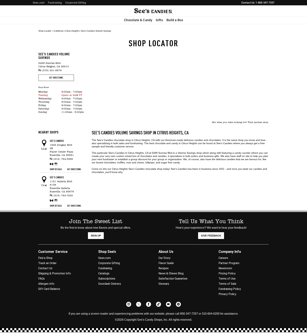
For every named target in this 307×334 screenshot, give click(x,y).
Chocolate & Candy (138, 20)
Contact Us (45, 268)
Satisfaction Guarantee (172, 278)
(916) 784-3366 (63, 159)
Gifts (159, 20)
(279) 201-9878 (52, 70)
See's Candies (57, 141)
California (58, 31)
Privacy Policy (227, 294)
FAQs (41, 278)
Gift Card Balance (49, 289)
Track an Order (47, 263)
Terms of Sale (227, 283)
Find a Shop (45, 258)
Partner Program (229, 263)
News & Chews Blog (171, 273)
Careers (223, 258)
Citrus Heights (72, 31)
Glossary (163, 283)
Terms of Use (227, 278)
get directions (56, 78)
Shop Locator (44, 31)
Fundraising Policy (230, 289)
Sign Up (96, 235)
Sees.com (38, 2)
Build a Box (174, 20)
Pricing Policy (227, 273)
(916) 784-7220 (63, 195)
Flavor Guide (166, 263)
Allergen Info (46, 283)
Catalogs (103, 273)
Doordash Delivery (109, 283)
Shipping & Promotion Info (54, 273)
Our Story (164, 258)
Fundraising (55, 2)
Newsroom (225, 268)
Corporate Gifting (75, 2)
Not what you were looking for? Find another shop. (240, 122)
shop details (56, 169)
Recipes (163, 268)
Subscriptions (106, 278)
